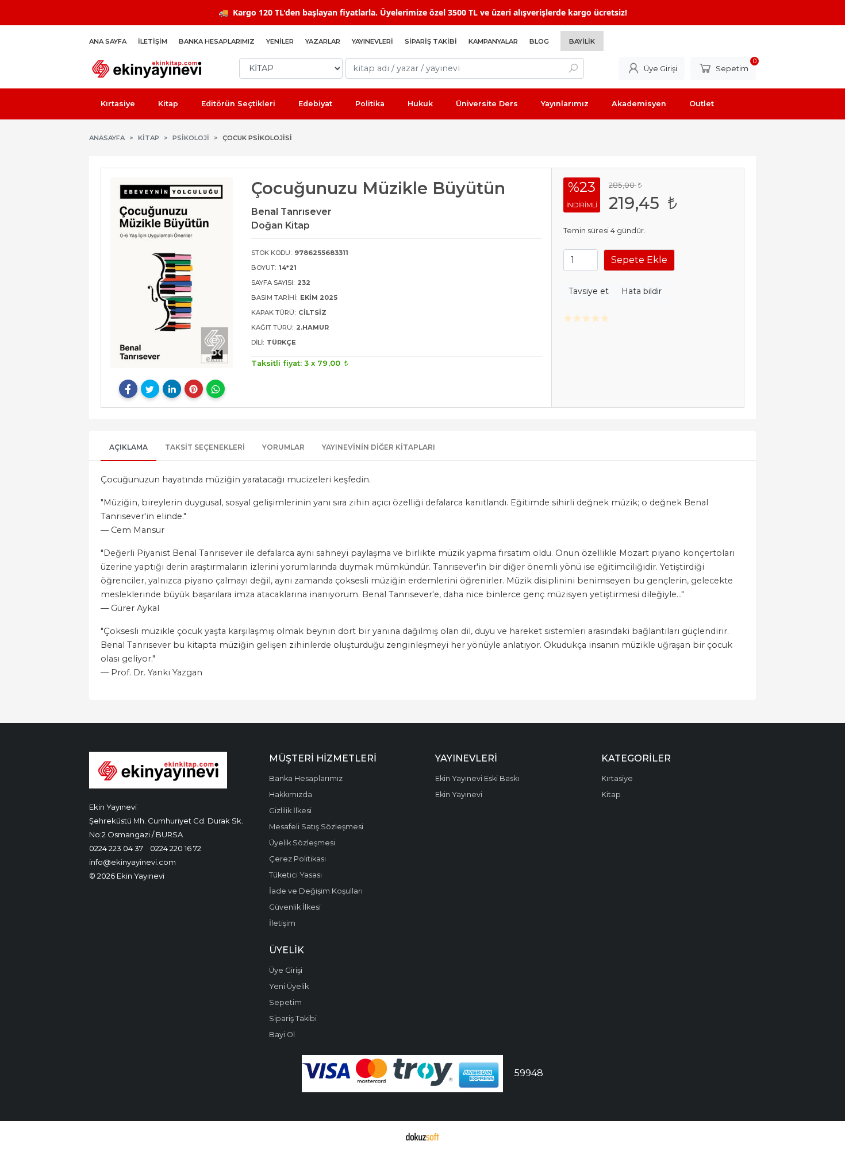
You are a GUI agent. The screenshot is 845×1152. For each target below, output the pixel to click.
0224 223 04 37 (116, 848)
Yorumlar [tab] (283, 447)
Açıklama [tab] (128, 447)
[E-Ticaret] (422, 1136)
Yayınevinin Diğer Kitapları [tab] (378, 447)
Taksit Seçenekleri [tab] (205, 447)
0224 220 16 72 (175, 848)
